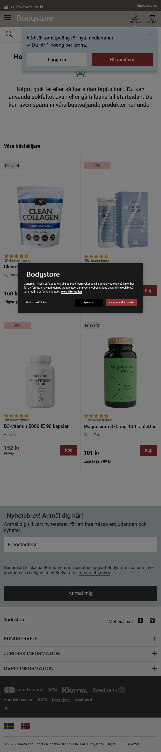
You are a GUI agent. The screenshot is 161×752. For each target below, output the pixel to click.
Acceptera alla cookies (121, 302)
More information (71, 291)
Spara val (89, 302)
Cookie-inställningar (37, 302)
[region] (80, 288)
